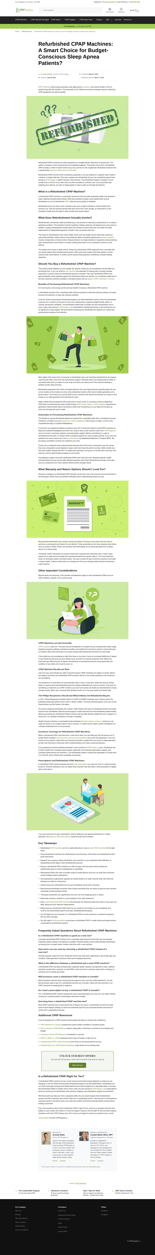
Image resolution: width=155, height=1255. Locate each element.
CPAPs (66, 201)
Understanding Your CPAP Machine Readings (57, 1045)
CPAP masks (81, 404)
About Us (18, 1211)
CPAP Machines (26, 31)
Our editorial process (93, 1167)
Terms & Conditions (21, 1230)
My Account (110, 12)
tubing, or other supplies (96, 404)
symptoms (86, 87)
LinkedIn (63, 1161)
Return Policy (62, 1227)
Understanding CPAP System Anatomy (54, 1042)
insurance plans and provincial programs (71, 738)
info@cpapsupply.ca (109, 2)
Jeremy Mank (47, 74)
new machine (71, 271)
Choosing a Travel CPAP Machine (53, 1034)
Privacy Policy (62, 1231)
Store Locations (20, 1222)
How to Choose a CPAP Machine (52, 1028)
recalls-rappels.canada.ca (92, 721)
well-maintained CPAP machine (57, 902)
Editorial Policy (20, 1226)
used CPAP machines (98, 848)
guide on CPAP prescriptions (60, 837)
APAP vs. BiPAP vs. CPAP (49, 1038)
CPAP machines (44, 87)
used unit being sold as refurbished (63, 170)
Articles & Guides (64, 1219)
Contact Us (62, 1211)
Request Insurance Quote (67, 1215)
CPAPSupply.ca (51, 180)
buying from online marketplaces (73, 421)
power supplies (108, 237)
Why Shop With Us (21, 1218)
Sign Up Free (77, 1065)
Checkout (121, 12)
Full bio (55, 1161)
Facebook (104, 1211)
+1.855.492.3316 (134, 2)
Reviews (18, 1214)
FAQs (60, 1223)
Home (17, 31)
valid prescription (80, 764)
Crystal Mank (73, 438)
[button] (134, 10)
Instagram (104, 1214)
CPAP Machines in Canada (50, 1025)
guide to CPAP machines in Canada (101, 279)
